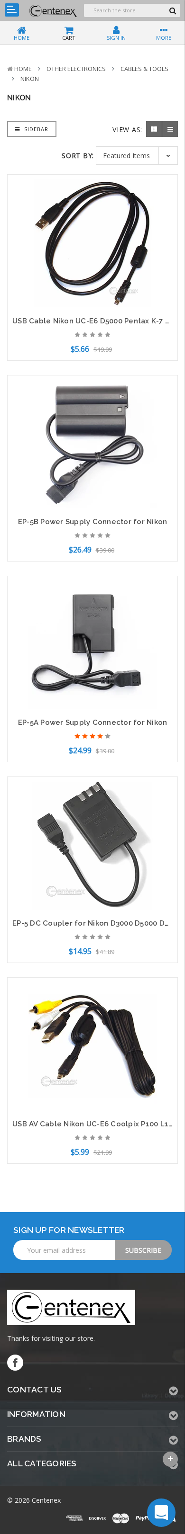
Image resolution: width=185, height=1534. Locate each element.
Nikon (29, 78)
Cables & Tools (144, 68)
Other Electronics (76, 68)
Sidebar (35, 129)
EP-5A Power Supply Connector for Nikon (92, 722)
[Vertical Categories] (12, 10)
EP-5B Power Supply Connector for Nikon (92, 521)
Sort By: (78, 155)
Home (23, 68)
